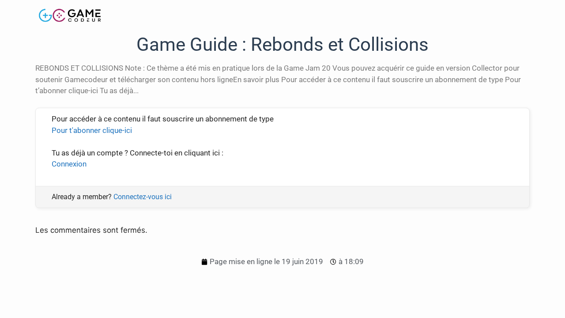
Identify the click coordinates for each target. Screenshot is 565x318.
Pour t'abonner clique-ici (92, 130)
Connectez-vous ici (142, 197)
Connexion (69, 163)
